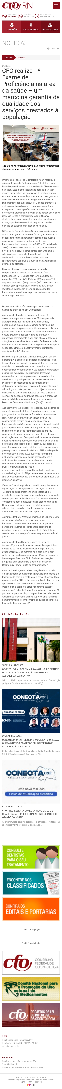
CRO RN (8, 57)
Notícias (21, 57)
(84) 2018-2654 (12, 16)
